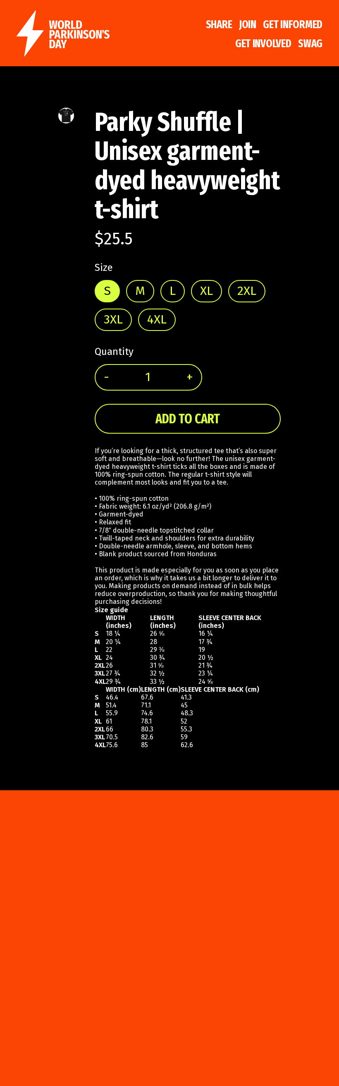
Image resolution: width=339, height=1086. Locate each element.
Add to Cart (187, 419)
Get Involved (263, 43)
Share (219, 24)
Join (247, 24)
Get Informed (292, 24)
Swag (310, 43)
